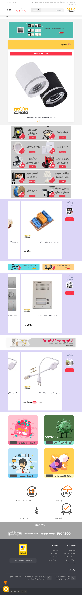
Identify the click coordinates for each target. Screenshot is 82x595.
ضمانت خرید (54, 556)
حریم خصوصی (53, 560)
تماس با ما (54, 553)
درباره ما (55, 550)
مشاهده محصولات (70, 219)
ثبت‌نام (9, 2)
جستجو (35, 10)
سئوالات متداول (71, 560)
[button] (8, 10)
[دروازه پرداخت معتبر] (23, 549)
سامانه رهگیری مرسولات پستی (23, 560)
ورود (13, 2)
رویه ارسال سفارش (70, 553)
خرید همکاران (71, 563)
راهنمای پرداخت (71, 556)
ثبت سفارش (72, 550)
